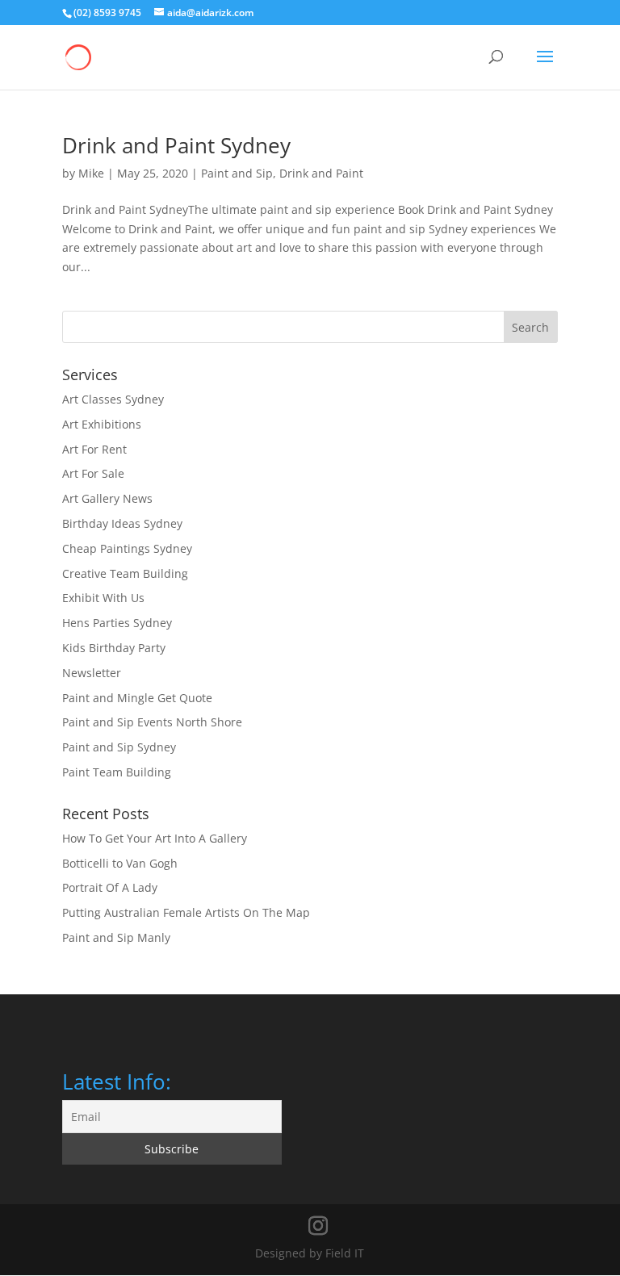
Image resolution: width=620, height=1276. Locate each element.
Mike (91, 173)
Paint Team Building (116, 772)
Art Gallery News (107, 498)
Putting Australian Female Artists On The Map (186, 912)
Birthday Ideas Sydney (122, 523)
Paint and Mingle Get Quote (137, 697)
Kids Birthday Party (113, 647)
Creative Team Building (125, 573)
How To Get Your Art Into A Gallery (154, 838)
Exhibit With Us (103, 597)
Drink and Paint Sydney (176, 145)
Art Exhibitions (101, 424)
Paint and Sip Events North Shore (152, 722)
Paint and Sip (237, 173)
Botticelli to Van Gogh (120, 863)
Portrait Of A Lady (109, 887)
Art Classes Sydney (113, 399)
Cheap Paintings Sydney (127, 548)
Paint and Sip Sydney (119, 747)
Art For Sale (93, 473)
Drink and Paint (321, 173)
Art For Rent (94, 449)
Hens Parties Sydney (117, 622)
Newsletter (91, 672)
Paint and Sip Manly (116, 937)
